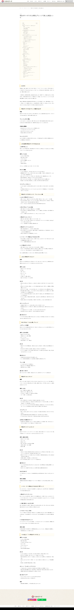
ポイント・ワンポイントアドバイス (28, 75)
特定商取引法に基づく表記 (60, 1)
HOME (28, 1)
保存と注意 (24, 71)
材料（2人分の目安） (26, 49)
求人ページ (48, 1)
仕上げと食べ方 (25, 64)
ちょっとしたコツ (25, 29)
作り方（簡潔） (25, 33)
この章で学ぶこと (25, 31)
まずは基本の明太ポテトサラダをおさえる (28, 30)
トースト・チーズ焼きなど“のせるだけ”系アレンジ (29, 66)
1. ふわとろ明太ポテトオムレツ (27, 36)
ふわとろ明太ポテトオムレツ (26, 41)
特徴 (24, 26)
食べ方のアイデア (25, 76)
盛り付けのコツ (25, 46)
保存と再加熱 (25, 65)
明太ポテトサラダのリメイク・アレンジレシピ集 (29, 35)
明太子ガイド (40, 1)
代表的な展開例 (25, 28)
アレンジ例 (24, 52)
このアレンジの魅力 (26, 48)
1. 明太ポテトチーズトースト (27, 67)
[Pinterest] (41, 600)
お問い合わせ (54, 1)
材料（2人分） (25, 43)
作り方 (24, 44)
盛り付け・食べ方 (25, 53)
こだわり (35, 1)
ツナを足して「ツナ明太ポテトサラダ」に (28, 72)
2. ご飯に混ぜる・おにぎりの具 (27, 68)
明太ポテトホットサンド (26, 54)
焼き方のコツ (25, 51)
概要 (24, 55)
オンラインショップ (69, 1)
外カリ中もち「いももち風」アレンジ (27, 47)
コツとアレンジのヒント (26, 34)
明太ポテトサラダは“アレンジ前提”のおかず (28, 25)
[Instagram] (32, 600)
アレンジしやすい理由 (26, 27)
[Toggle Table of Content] (36, 23)
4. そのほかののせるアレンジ (27, 70)
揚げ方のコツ (25, 63)
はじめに (23, 24)
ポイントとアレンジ (26, 45)
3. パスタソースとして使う (27, 69)
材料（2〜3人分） (25, 32)
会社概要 (44, 1)
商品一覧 (31, 1)
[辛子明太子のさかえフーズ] (7, 1)
